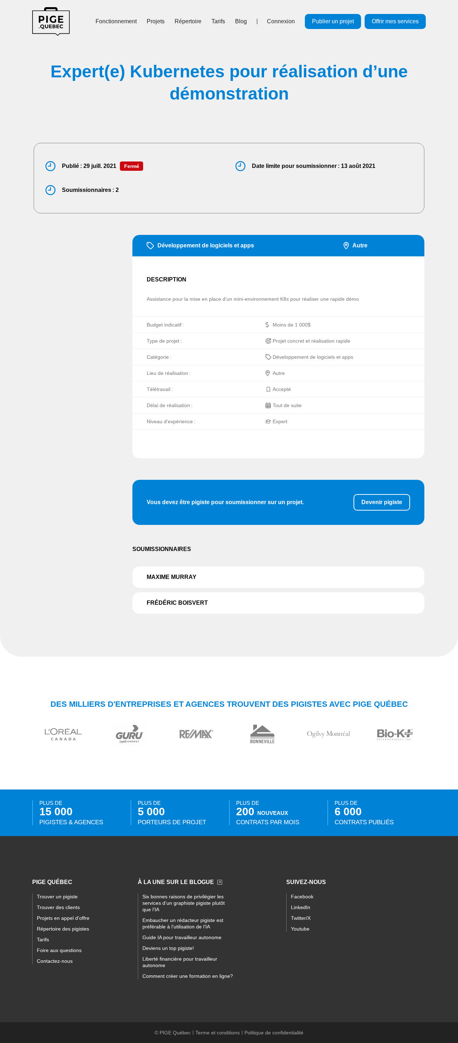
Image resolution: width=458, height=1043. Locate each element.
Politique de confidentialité (273, 1032)
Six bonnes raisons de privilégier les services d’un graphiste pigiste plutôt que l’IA (183, 903)
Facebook (302, 896)
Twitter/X (301, 918)
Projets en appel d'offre (63, 918)
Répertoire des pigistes (63, 929)
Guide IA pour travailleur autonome (181, 937)
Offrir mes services (395, 21)
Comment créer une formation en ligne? (187, 976)
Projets (156, 21)
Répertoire (188, 21)
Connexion (281, 21)
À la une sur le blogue (176, 882)
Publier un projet (333, 21)
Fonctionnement (116, 21)
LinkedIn (300, 907)
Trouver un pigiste (57, 896)
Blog (241, 21)
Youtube (300, 929)
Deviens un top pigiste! (168, 948)
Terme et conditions (217, 1032)
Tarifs (218, 21)
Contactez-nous (55, 961)
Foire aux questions (59, 950)
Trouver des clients (58, 907)
